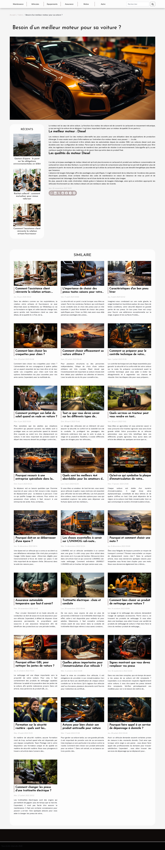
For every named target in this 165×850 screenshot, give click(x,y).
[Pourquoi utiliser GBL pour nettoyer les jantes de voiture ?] (35, 647)
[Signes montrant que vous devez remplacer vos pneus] (129, 647)
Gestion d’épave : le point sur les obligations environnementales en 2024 (27, 161)
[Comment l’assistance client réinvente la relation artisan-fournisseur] (27, 215)
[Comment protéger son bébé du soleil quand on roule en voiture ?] (35, 398)
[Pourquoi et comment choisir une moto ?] (129, 522)
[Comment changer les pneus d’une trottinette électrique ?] (35, 772)
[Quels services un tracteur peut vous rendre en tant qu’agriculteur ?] (129, 398)
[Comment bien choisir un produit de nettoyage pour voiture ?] (129, 585)
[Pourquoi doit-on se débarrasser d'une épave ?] (35, 522)
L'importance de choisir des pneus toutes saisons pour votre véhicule (82, 292)
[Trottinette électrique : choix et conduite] (82, 585)
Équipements (52, 4)
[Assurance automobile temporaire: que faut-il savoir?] (35, 585)
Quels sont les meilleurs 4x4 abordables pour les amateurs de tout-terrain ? (83, 479)
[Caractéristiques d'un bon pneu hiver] (129, 273)
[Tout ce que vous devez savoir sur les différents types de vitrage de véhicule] (82, 398)
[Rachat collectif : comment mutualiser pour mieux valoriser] (27, 180)
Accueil (13, 15)
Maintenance (18, 4)
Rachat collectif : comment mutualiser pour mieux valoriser (27, 196)
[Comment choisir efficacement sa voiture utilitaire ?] (82, 335)
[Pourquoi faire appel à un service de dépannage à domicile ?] (129, 709)
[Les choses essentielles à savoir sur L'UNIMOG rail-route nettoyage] (82, 522)
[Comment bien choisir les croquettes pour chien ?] (35, 335)
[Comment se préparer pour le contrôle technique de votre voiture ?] (129, 335)
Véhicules (35, 4)
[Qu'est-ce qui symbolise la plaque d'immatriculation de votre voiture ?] (129, 460)
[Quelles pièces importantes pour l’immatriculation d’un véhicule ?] (82, 647)
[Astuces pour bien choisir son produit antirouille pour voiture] (82, 709)
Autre (103, 4)
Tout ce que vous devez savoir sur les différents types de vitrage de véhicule (81, 416)
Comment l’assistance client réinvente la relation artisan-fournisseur (26, 231)
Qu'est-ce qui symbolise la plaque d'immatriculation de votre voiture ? (130, 479)
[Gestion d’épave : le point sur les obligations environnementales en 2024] (27, 145)
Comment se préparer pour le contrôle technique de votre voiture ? (127, 354)
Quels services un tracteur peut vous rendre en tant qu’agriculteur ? (128, 416)
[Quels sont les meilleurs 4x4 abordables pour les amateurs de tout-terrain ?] (82, 460)
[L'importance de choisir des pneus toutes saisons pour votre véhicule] (82, 273)
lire (129, 139)
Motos (86, 4)
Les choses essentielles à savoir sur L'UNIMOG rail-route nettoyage (82, 541)
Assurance (69, 4)
